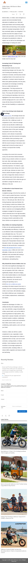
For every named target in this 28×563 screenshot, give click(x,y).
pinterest (23, 14)
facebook (16, 14)
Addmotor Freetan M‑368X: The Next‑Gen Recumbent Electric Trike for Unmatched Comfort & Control (13, 551)
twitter (20, 14)
